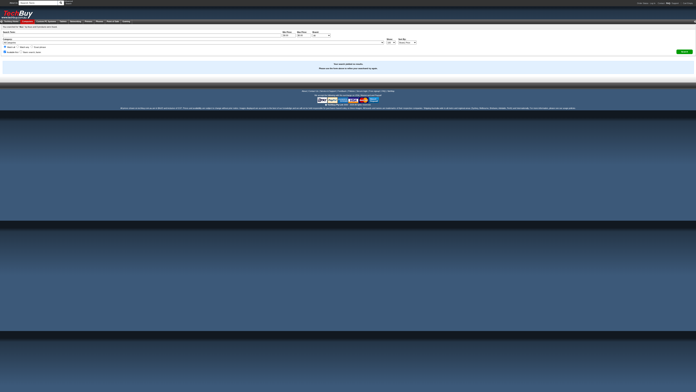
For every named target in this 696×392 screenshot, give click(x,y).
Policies (351, 91)
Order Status (643, 3)
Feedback (342, 91)
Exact (40, 47)
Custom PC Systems (46, 21)
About (304, 91)
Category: (7, 39)
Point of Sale (113, 21)
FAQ (384, 91)
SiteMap (390, 91)
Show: (390, 39)
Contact (661, 3)
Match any (24, 47)
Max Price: (302, 32)
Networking (75, 21)
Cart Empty (688, 3)
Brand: (315, 32)
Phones (99, 21)
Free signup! (374, 91)
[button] (684, 52)
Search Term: (9, 32)
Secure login (362, 91)
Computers (27, 21)
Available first (12, 52)
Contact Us (313, 91)
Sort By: (402, 39)
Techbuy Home (11, 21)
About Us (14, 3)
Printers (88, 21)
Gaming (126, 21)
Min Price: (287, 32)
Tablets (63, 21)
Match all (11, 47)
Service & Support (328, 91)
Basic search (32, 52)
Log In (652, 3)
